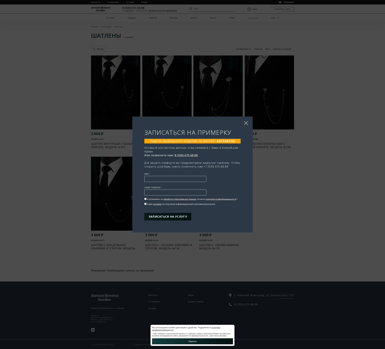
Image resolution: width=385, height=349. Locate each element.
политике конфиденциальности (221, 199)
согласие (157, 204)
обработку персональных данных (179, 199)
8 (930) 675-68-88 (186, 155)
